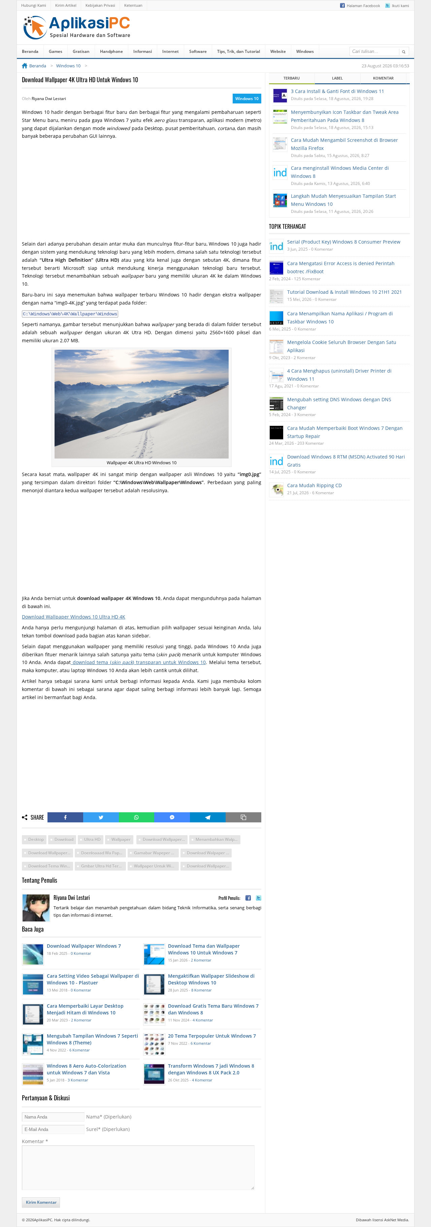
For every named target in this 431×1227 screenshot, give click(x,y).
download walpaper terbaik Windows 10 (209, 853)
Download (64, 839)
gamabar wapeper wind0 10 (156, 853)
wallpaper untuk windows (156, 866)
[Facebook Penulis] (248, 898)
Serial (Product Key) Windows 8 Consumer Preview (343, 242)
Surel (108, 1129)
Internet (170, 51)
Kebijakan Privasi (100, 5)
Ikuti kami (400, 5)
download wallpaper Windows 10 (165, 839)
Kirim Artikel (65, 5)
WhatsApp (137, 817)
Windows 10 (247, 98)
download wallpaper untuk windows (209, 866)
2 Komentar (201, 960)
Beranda (30, 51)
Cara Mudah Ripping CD (314, 485)
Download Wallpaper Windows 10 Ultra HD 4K (73, 617)
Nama (108, 1116)
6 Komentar (79, 1049)
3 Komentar (78, 1079)
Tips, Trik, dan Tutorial (238, 51)
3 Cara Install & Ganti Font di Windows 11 (337, 91)
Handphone (111, 51)
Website (278, 51)
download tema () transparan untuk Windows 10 (138, 662)
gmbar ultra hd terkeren (103, 866)
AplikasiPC (43, 1219)
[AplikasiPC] (77, 34)
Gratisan (81, 51)
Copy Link (243, 817)
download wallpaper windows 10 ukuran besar (50, 853)
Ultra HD (92, 839)
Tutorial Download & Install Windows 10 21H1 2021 (344, 292)
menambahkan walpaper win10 (218, 839)
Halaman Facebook (363, 5)
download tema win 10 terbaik (50, 866)
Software (198, 51)
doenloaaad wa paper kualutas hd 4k (103, 853)
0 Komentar (81, 953)
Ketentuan (133, 5)
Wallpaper (121, 839)
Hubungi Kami (33, 5)
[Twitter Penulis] (258, 898)
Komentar (35, 1141)
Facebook (65, 817)
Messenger (172, 817)
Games (55, 51)
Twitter (101, 817)
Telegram (208, 817)
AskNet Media (396, 1219)
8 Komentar (201, 990)
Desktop (36, 839)
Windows (305, 51)
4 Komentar (203, 1019)
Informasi (142, 51)
